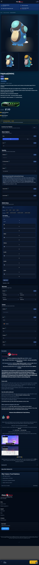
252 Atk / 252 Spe (13, 212)
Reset (34, 127)
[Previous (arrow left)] (1, 544)
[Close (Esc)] (9, 540)
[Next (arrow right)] (4, 544)
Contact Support (5, 528)
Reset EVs (6, 280)
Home (1, 12)
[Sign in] (36, 2)
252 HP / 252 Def (27, 212)
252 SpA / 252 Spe (20, 212)
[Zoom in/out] (1, 540)
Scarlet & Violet (3, 503)
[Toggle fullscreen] (4, 540)
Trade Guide (2, 510)
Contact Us (2, 515)
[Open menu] (1, 1)
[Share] (6, 540)
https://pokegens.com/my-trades (22, 401)
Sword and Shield (6, 12)
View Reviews (35, 485)
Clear (7, 212)
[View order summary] (1, 562)
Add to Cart (33, 562)
